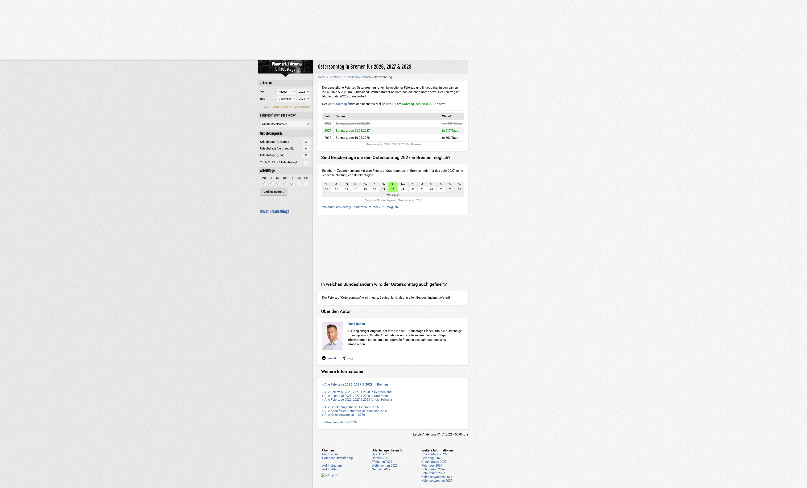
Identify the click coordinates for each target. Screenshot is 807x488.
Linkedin (332, 358)
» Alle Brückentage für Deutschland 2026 (350, 407)
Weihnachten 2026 (384, 465)
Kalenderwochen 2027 (437, 481)
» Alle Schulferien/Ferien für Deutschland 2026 (354, 411)
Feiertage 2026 (432, 458)
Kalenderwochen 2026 (437, 477)
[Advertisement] (403, 29)
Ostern (276, 106)
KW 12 (390, 104)
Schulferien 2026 (433, 469)
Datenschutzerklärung (337, 458)
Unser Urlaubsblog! (274, 211)
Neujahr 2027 (381, 469)
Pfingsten (286, 106)
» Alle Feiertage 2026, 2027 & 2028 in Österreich (355, 396)
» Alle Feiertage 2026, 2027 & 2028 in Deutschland (357, 392)
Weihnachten (302, 106)
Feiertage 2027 (432, 465)
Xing (350, 358)
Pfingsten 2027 (382, 462)
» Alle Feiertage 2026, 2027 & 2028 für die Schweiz (357, 399)
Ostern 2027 (380, 458)
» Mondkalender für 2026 (339, 422)
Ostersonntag (337, 104)
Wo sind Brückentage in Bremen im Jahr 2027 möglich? (360, 207)
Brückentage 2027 (434, 462)
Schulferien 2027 (433, 473)
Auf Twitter (330, 469)
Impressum (330, 454)
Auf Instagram (332, 465)
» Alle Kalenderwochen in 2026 (343, 415)
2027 (267, 106)
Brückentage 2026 (434, 454)
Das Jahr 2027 (382, 454)
